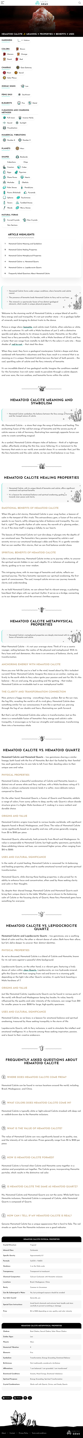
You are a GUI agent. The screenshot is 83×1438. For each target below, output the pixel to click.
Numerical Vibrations (14, 135)
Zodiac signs (8, 86)
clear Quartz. (30, 970)
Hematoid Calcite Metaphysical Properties (25, 256)
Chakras (6, 68)
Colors (6, 49)
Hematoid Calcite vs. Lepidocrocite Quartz (25, 268)
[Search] (79, 3)
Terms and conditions (39, 1433)
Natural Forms (10, 215)
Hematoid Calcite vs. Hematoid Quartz (24, 262)
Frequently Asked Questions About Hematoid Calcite (29, 273)
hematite (27, 327)
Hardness (7, 40)
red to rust (17, 344)
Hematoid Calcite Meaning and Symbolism (25, 244)
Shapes (5, 157)
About (4, 1433)
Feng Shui (7, 95)
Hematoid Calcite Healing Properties (23, 250)
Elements (7, 103)
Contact (12, 1433)
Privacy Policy (23, 1433)
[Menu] (2, 3)
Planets (6, 148)
